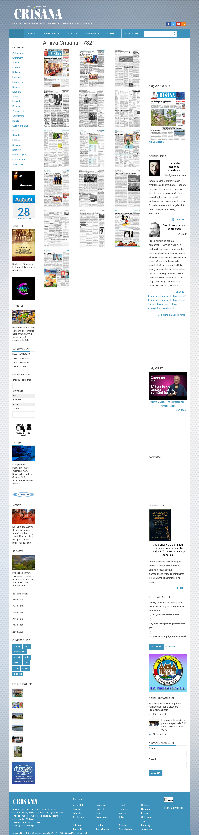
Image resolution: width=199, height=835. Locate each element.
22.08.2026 (17, 631)
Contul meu (132, 33)
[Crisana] (38, 13)
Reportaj (16, 145)
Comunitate (18, 116)
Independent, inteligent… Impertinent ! (167, 296)
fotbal (27, 657)
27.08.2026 (17, 599)
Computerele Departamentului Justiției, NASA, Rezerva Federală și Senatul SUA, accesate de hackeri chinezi (22, 474)
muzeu (25, 668)
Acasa (16, 33)
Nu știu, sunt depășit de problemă (167, 636)
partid (26, 646)
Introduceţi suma (21, 379)
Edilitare (16, 140)
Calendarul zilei (20, 125)
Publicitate (92, 33)
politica (17, 663)
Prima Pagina (19, 154)
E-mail (152, 759)
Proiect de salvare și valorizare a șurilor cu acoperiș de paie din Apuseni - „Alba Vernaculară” (23, 579)
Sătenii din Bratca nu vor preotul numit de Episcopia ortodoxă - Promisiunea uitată (165, 706)
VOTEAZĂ (156, 646)
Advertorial (17, 164)
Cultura (16, 67)
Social (15, 62)
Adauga (155, 773)
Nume (152, 748)
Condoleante (18, 159)
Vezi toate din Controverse (171, 314)
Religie (15, 120)
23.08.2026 (17, 625)
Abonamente (51, 33)
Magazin (16, 101)
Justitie (16, 135)
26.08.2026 (17, 606)
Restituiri (16, 150)
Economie (17, 82)
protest (17, 646)
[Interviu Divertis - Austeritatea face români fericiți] (168, 386)
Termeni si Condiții (173, 807)
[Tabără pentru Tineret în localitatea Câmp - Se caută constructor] (17, 716)
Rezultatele (170, 646)
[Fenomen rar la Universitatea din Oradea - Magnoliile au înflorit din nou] (17, 751)
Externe (16, 106)
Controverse (18, 111)
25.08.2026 (17, 612)
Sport (15, 96)
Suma (15, 408)
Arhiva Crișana (156, 141)
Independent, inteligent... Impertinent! (174, 167)
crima (16, 668)
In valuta (16, 399)
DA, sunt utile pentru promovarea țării (167, 625)
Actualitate (17, 53)
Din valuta (17, 390)
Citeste (180, 219)
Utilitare (16, 130)
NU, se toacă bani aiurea (166, 614)
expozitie (18, 674)
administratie (19, 652)
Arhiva (32, 33)
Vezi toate (181, 410)
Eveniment (17, 57)
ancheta (17, 657)
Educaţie (16, 91)
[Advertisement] (172, 341)
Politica (16, 72)
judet (26, 663)
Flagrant (16, 77)
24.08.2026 (17, 618)
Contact (112, 33)
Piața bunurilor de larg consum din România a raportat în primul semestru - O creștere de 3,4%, (23, 334)
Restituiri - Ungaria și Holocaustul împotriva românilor (23, 267)
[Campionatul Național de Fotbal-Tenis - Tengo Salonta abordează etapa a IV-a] (17, 693)
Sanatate (17, 87)
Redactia (72, 33)
